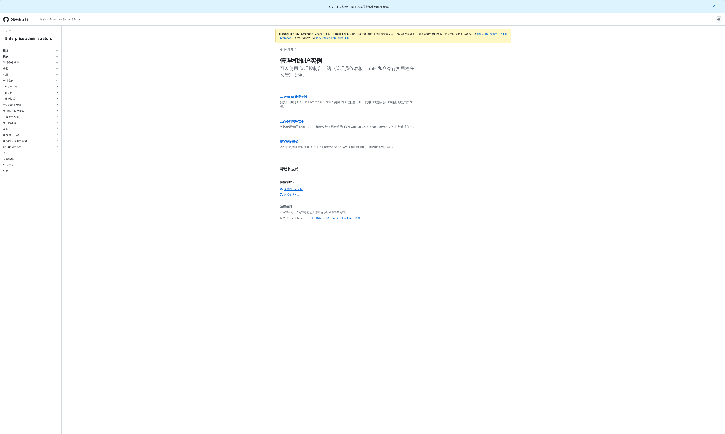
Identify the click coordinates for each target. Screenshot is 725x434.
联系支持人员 (292, 194)
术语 (310, 218)
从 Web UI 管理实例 (293, 97)
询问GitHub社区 (293, 189)
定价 (335, 218)
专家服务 (346, 218)
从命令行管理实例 (292, 121)
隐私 (319, 218)
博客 (357, 218)
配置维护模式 (289, 141)
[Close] (714, 6)
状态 (327, 218)
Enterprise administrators (28, 38)
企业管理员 (286, 49)
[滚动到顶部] (716, 425)
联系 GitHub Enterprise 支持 (332, 37)
